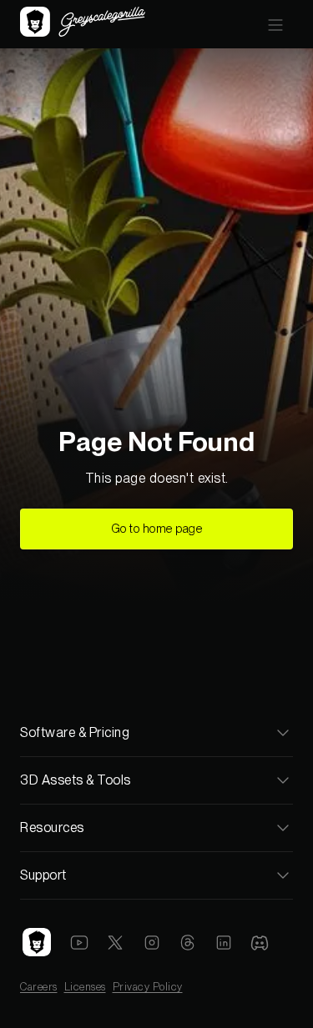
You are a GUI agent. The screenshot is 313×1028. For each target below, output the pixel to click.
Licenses (85, 986)
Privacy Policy (148, 986)
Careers (39, 986)
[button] (275, 24)
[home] (82, 24)
